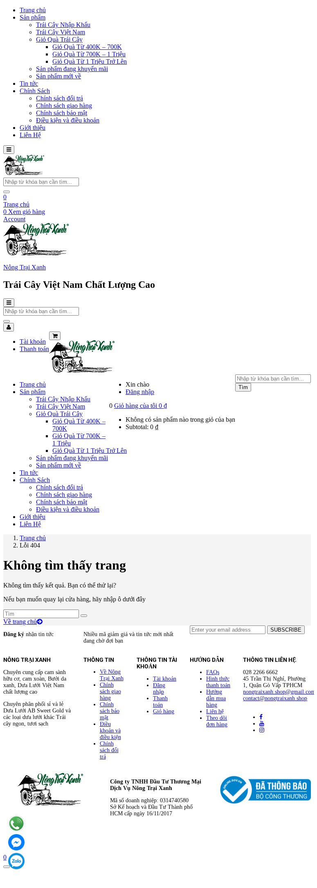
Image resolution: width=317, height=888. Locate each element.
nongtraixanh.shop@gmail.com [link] (279, 692)
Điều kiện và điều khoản (67, 120)
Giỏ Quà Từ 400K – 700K (87, 46)
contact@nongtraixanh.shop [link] (275, 698)
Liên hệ (215, 711)
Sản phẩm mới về (58, 76)
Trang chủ (33, 10)
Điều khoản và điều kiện (110, 730)
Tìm (243, 387)
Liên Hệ (30, 134)
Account (14, 219)
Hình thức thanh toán (218, 682)
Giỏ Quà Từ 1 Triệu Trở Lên (89, 61)
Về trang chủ (20, 621)
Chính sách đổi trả (59, 98)
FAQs (212, 672)
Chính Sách (35, 90)
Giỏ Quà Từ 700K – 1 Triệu (89, 54)
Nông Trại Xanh (24, 267)
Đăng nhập (140, 391)
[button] (140, 405)
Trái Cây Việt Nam (60, 32)
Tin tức (29, 83)
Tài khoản (33, 341)
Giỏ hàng (163, 711)
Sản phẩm (32, 17)
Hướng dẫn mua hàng (216, 698)
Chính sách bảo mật (61, 112)
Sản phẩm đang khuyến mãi (72, 68)
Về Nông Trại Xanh (112, 675)
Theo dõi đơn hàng (216, 721)
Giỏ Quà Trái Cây (59, 39)
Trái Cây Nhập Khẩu (63, 24)
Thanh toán (34, 348)
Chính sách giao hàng (64, 105)
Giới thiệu (32, 127)
